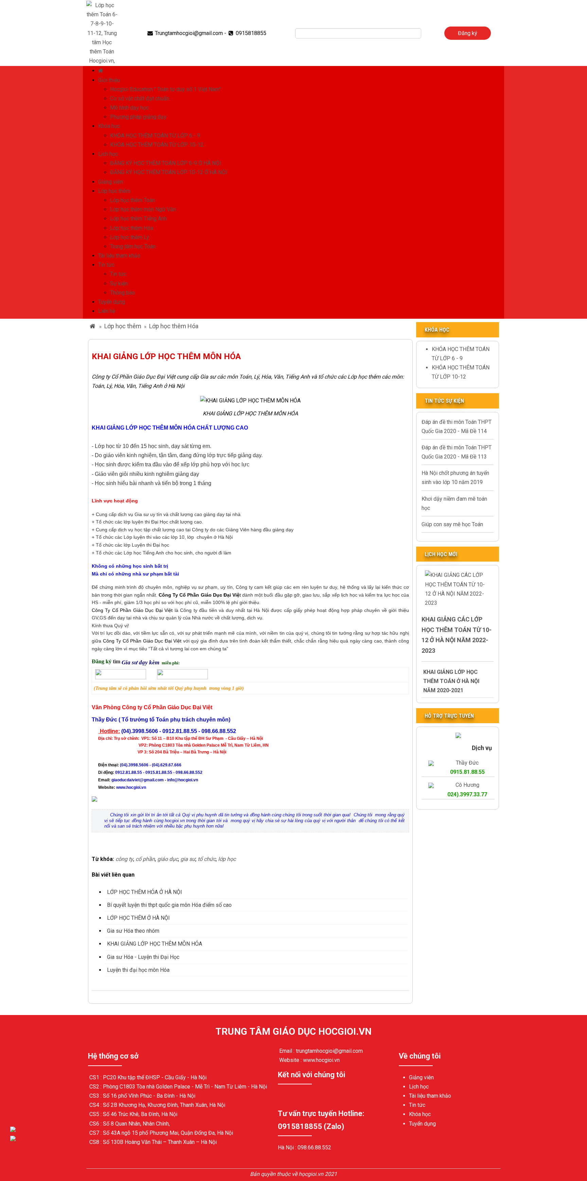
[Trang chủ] (101, 70)
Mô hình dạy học (129, 107)
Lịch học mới (441, 554)
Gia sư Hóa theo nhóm (133, 931)
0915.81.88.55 (467, 772)
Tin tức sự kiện (444, 401)
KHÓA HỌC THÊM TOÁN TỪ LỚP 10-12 (156, 145)
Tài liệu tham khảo (119, 255)
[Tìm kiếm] (426, 33)
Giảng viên (110, 182)
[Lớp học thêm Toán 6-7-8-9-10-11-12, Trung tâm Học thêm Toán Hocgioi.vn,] (102, 32)
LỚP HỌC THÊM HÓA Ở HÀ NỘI (144, 892)
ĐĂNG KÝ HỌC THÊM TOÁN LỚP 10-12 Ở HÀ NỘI (168, 172)
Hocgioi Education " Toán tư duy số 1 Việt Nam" (165, 89)
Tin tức (106, 265)
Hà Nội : (288, 1147)
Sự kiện (119, 283)
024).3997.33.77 (467, 794)
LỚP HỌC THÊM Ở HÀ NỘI (138, 918)
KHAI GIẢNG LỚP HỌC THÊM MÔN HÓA (154, 944)
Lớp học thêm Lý (129, 237)
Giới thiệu (109, 80)
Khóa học (109, 126)
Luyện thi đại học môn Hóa (138, 970)
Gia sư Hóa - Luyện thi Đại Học (143, 957)
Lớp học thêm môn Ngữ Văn (143, 209)
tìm (117, 661)
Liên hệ (106, 311)
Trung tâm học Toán (133, 246)
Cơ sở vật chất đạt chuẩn (139, 98)
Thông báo (122, 292)
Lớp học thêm (114, 191)
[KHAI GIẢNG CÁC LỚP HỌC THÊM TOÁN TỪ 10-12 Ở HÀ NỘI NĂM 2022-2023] (458, 588)
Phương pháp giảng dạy (138, 117)
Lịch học (108, 154)
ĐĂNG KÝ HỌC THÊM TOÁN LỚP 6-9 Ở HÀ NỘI (165, 163)
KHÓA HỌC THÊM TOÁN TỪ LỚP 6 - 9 (155, 135)
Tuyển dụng (111, 302)
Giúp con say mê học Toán (452, 524)
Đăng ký (467, 33)
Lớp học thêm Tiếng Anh (138, 218)
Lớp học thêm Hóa (131, 228)
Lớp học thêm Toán (132, 200)
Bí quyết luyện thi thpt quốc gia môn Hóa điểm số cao (169, 905)
